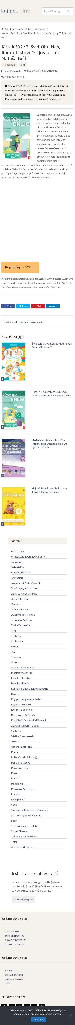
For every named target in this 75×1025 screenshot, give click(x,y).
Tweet (24, 306)
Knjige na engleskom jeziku (26, 699)
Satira (14, 804)
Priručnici (16, 778)
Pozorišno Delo (19, 767)
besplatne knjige (14, 943)
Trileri (14, 841)
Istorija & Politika (20, 678)
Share (9, 306)
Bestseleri (17, 577)
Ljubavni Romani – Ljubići (25, 725)
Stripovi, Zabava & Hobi (24, 825)
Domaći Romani (19, 598)
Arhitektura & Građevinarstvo (28, 556)
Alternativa (17, 551)
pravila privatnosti (15, 939)
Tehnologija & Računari (24, 836)
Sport (14, 820)
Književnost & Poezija (23, 715)
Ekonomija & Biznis (21, 619)
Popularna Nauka (20, 762)
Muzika (15, 741)
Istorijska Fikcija (20, 683)
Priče (14, 773)
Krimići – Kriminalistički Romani (28, 720)
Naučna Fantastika (21, 746)
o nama (9, 970)
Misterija (16, 730)
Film (13, 651)
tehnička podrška (14, 935)
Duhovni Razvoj (19, 609)
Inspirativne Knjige (22, 672)
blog (7, 983)
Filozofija (16, 656)
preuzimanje (12, 931)
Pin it (39, 306)
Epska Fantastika (20, 625)
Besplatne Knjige (21, 572)
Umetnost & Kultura (22, 847)
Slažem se (38, 1019)
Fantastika (17, 641)
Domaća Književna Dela (24, 593)
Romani (15, 794)
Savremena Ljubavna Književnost (29, 810)
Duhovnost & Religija (23, 614)
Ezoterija (16, 635)
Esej (13, 630)
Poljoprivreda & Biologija (24, 757)
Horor (14, 662)
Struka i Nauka (19, 831)
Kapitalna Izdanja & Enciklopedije (29, 688)
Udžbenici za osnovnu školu (27, 321)
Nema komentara (14, 76)
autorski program (23, 899)
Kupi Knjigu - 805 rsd (20, 267)
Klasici (14, 693)
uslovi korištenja (14, 974)
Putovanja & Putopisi (23, 788)
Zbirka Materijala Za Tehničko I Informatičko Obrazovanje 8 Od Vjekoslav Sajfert (49, 443)
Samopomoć (18, 799)
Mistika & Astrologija (23, 736)
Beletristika (17, 567)
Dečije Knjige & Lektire (24, 588)
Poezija (15, 751)
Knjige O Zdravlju (21, 704)
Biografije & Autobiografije (26, 583)
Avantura (16, 561)
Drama (14, 604)
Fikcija (14, 646)
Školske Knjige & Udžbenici (42, 70)
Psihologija (17, 783)
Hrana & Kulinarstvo (22, 667)
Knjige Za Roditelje (22, 709)
